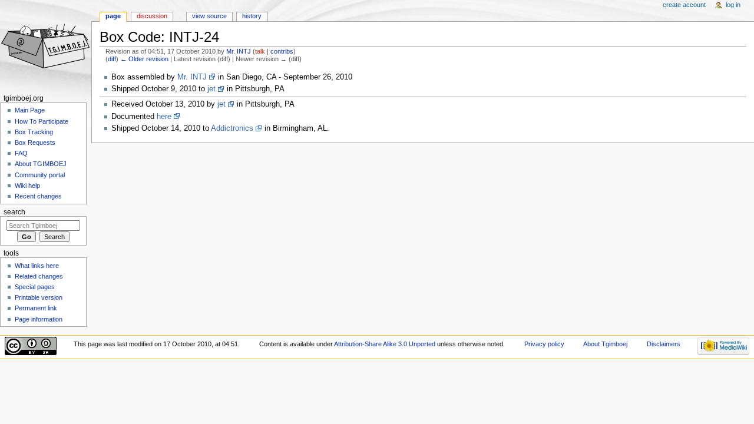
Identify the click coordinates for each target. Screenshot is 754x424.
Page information (38, 319)
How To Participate (41, 121)
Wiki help (27, 185)
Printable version (38, 297)
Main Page (30, 110)
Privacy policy (544, 343)
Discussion (152, 15)
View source (209, 15)
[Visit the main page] (45, 45)
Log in (733, 4)
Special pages (35, 286)
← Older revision (144, 58)
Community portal (40, 174)
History (252, 15)
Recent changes (38, 196)
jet (211, 89)
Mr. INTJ (192, 77)
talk (260, 51)
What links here (37, 265)
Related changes (39, 276)
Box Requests (35, 142)
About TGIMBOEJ (41, 163)
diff (112, 58)
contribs (281, 51)
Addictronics (232, 128)
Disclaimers (663, 343)
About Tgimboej (605, 343)
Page (113, 15)
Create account (684, 4)
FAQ (21, 153)
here (164, 116)
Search (14, 212)
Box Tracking (34, 131)
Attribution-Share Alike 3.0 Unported (384, 343)
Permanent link (36, 308)
